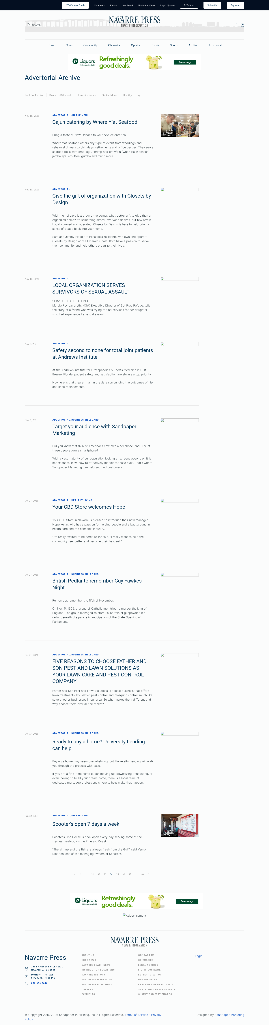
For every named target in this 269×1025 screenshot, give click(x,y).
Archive (193, 45)
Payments (235, 5)
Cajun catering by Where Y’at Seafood (94, 122)
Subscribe (212, 5)
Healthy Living (131, 95)
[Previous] (75, 874)
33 (105, 874)
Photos (113, 5)
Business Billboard (60, 95)
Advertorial (215, 45)
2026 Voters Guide (75, 5)
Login (198, 956)
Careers (87, 989)
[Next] (148, 874)
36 (123, 874)
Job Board (127, 5)
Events (155, 45)
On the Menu (109, 95)
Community (90, 45)
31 (92, 874)
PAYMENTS (88, 994)
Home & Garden (86, 95)
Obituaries (114, 45)
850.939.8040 (39, 983)
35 (117, 874)
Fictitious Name (146, 5)
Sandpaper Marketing (229, 1015)
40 (142, 874)
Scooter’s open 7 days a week (85, 824)
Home (51, 45)
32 (99, 874)
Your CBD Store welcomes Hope (88, 507)
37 (130, 874)
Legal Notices (167, 5)
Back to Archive (34, 95)
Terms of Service (136, 1015)
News (69, 45)
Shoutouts (99, 5)
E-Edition (189, 5)
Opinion (136, 45)
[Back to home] (134, 22)
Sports (174, 45)
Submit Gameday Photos (155, 994)
